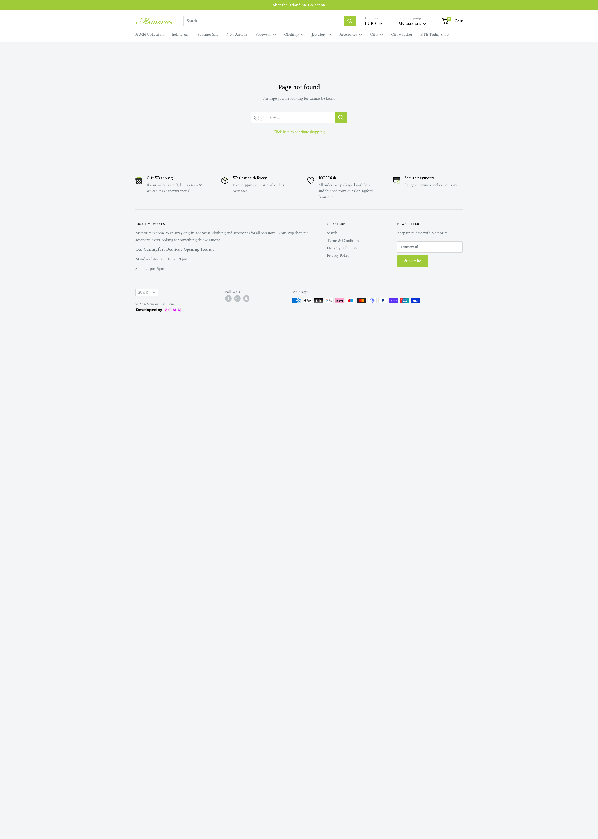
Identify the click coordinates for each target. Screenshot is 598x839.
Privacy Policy (338, 255)
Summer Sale (208, 34)
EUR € (143, 293)
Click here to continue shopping (299, 131)
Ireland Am (180, 34)
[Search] (350, 21)
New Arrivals (236, 34)
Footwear (263, 34)
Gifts (374, 34)
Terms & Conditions (343, 240)
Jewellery (319, 34)
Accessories (348, 34)
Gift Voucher (401, 34)
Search (332, 232)
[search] (263, 21)
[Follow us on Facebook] (228, 298)
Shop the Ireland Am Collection (299, 5)
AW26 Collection (149, 34)
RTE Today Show (435, 34)
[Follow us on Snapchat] (246, 298)
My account (410, 23)
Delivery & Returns (342, 248)
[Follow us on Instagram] (237, 298)
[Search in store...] (341, 117)
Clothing (291, 34)
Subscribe (412, 260)
